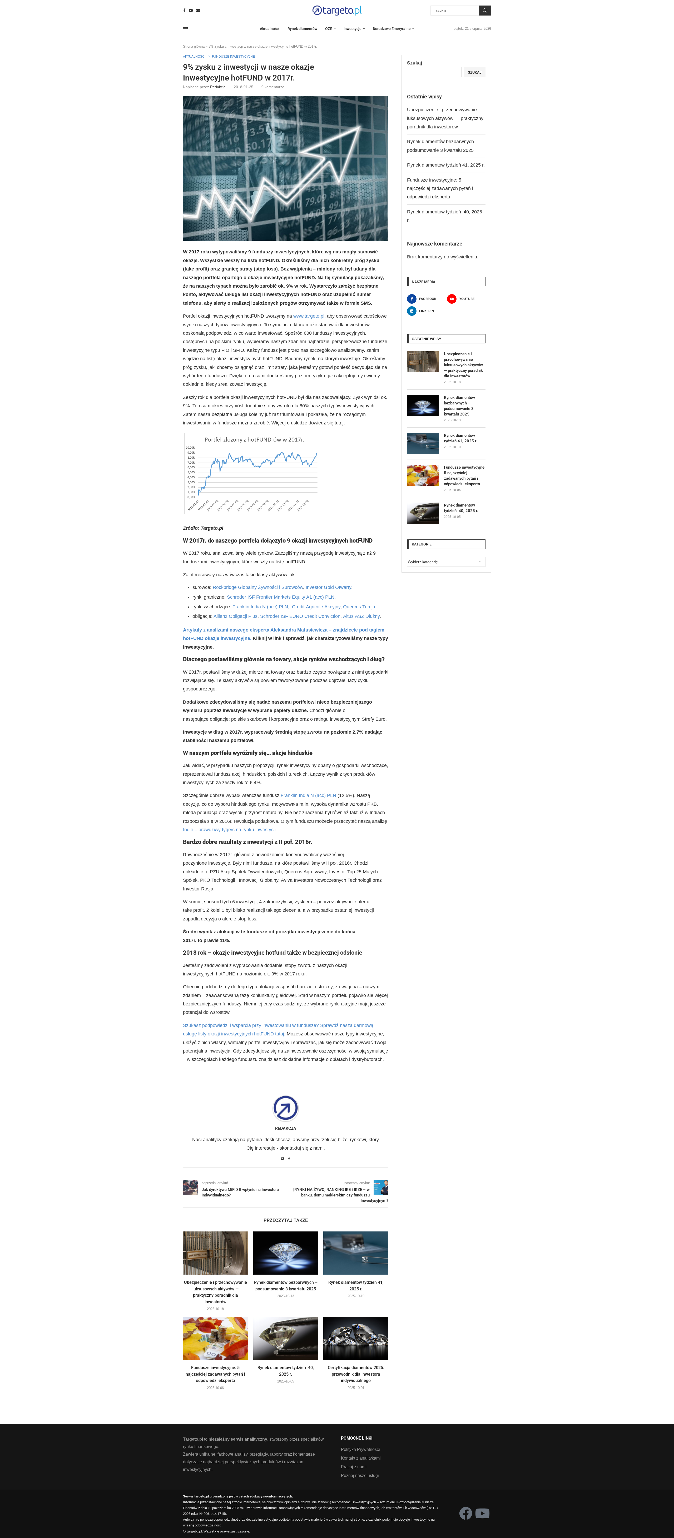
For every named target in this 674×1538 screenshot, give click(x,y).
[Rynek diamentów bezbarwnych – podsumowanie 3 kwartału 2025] (285, 1253)
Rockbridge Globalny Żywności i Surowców (258, 587)
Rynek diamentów (302, 29)
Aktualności (270, 29)
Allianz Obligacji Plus (235, 616)
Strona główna (194, 46)
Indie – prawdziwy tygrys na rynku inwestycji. (230, 829)
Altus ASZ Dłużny (361, 616)
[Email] (198, 10)
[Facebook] (184, 10)
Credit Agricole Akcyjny (316, 606)
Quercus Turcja (359, 606)
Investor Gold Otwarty (328, 587)
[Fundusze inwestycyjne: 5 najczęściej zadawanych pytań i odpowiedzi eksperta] (215, 1338)
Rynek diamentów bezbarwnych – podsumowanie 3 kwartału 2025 (459, 406)
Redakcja (218, 87)
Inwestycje (352, 29)
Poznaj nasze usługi (360, 1476)
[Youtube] (191, 10)
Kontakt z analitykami (361, 1458)
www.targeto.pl (308, 316)
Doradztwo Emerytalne (392, 29)
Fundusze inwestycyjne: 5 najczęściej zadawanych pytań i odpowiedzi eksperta (215, 1374)
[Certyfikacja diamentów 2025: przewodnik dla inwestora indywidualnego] (355, 1338)
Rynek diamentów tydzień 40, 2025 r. (461, 508)
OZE (328, 29)
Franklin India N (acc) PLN (308, 795)
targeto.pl (194, 1531)
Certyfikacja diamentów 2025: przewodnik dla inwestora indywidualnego (356, 1374)
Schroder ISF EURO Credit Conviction (300, 616)
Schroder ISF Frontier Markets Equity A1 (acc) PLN (280, 597)
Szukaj (485, 11)
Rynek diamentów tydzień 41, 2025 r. (446, 165)
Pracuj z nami (353, 1467)
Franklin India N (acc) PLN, (260, 606)
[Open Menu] (185, 28)
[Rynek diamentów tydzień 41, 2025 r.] (355, 1253)
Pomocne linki (357, 1438)
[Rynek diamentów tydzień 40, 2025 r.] (285, 1338)
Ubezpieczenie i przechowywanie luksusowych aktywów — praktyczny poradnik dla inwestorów (445, 118)
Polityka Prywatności (360, 1449)
